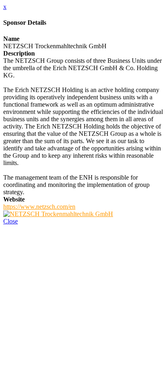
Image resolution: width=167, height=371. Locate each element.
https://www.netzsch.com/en (39, 206)
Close (10, 221)
